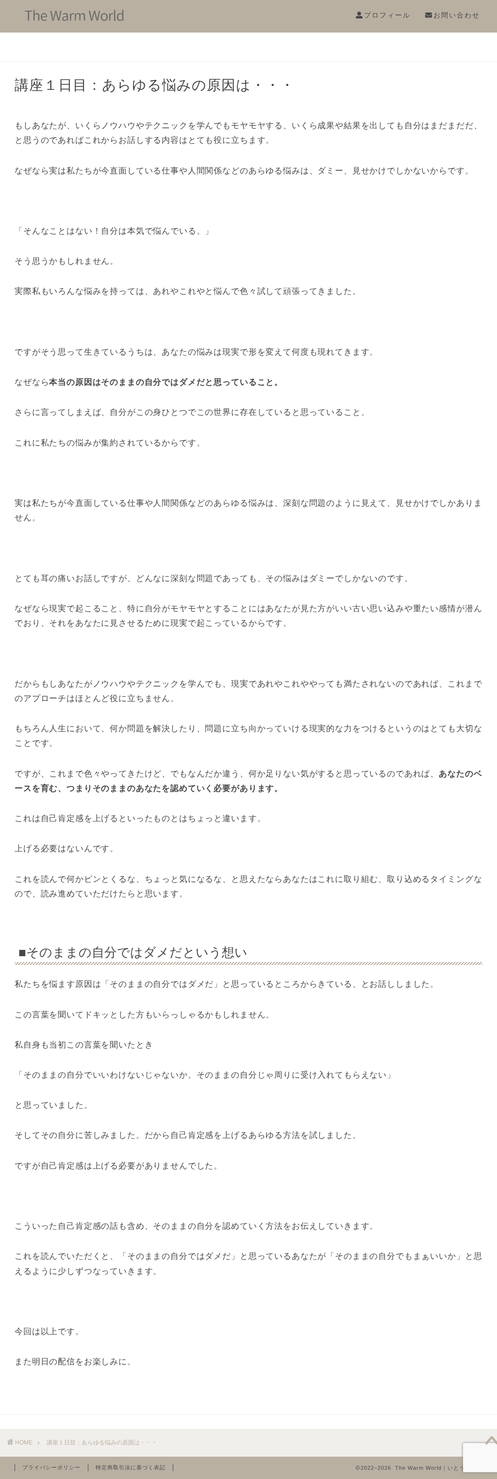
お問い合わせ (456, 15)
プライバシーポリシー (51, 1467)
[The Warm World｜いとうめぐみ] (77, 21)
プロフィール (387, 15)
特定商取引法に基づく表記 (131, 1467)
